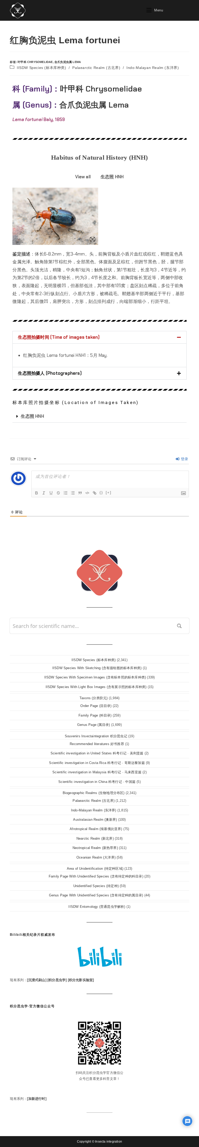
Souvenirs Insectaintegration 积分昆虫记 (96, 736)
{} (101, 492)
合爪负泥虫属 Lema (67, 61)
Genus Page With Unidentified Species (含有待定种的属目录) (96, 895)
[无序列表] (72, 493)
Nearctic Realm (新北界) (95, 838)
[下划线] (51, 493)
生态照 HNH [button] (112, 177)
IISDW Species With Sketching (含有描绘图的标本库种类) (96, 668)
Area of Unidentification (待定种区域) (95, 868)
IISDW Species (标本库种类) (41, 68)
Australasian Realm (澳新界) (95, 820)
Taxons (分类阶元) (94, 698)
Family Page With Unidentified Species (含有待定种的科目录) (96, 876)
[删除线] (58, 493)
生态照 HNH (32, 416)
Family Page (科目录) (95, 715)
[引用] (80, 493)
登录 (184, 459)
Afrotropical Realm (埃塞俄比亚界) (96, 829)
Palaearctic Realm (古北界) (96, 68)
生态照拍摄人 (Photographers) (49, 373)
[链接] (94, 493)
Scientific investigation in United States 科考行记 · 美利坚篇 (97, 753)
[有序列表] (65, 493)
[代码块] (87, 493)
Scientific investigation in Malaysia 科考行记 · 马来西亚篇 (96, 772)
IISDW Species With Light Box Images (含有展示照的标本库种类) (96, 687)
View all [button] (83, 177)
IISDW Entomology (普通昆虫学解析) (96, 907)
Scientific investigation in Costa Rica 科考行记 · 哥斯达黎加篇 (97, 763)
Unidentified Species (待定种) (96, 886)
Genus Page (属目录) (93, 725)
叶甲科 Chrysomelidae (35, 61)
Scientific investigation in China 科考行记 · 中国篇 (97, 782)
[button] (99, 337)
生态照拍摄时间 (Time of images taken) (59, 337)
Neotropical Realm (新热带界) (95, 848)
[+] (108, 492)
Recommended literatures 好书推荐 (97, 744)
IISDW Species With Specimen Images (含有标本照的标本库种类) (95, 677)
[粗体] (36, 493)
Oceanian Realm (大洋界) (96, 857)
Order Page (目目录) (95, 706)
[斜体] (43, 493)
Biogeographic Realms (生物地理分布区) (94, 793)
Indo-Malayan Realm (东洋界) (152, 68)
